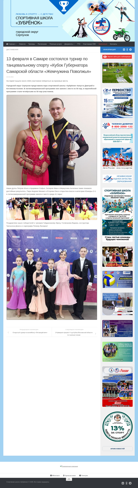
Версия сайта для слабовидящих (119, 56)
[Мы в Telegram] (130, 49)
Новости (22, 44)
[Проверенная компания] (69, 466)
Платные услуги (56, 44)
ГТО (78, 44)
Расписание (42, 44)
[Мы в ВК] (124, 49)
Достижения (12, 49)
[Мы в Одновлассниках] (127, 49)
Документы (68, 44)
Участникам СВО (89, 44)
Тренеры (31, 44)
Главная (11, 44)
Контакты (113, 44)
